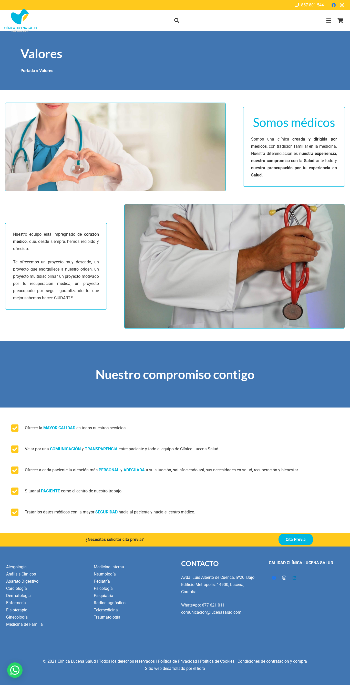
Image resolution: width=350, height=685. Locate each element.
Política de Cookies (217, 661)
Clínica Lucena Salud (77, 661)
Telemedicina (106, 610)
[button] (176, 20)
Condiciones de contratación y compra (272, 661)
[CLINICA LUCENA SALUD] (20, 20)
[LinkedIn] (294, 578)
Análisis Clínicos (21, 574)
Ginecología (17, 617)
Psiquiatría (103, 595)
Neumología (105, 574)
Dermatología (18, 595)
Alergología (16, 566)
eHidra (199, 668)
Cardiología (16, 588)
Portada (27, 70)
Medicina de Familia (24, 624)
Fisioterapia (16, 610)
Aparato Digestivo (22, 581)
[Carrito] (340, 20)
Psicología (103, 588)
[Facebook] (334, 5)
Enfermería (16, 602)
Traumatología (107, 617)
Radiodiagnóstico (110, 602)
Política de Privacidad (177, 661)
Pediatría (102, 581)
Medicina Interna (109, 566)
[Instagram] (342, 5)
